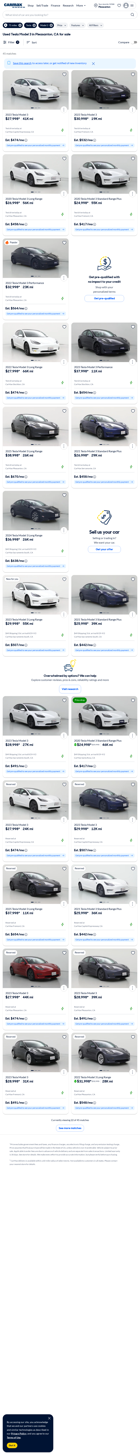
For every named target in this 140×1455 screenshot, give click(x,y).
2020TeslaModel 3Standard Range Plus (98, 198)
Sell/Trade (42, 5)
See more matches (70, 1128)
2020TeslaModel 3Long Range (23, 198)
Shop (31, 5)
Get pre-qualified (104, 298)
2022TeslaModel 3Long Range (23, 367)
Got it (12, 1445)
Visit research (70, 689)
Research (68, 5)
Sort (34, 42)
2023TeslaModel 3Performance (93, 367)
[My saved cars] (119, 5)
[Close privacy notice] (49, 1418)
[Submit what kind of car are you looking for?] (132, 14)
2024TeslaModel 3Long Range (23, 535)
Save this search (22, 63)
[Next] (65, 90)
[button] (13, 25)
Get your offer (104, 549)
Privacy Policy (18, 1433)
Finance (55, 5)
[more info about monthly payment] (25, 140)
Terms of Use (13, 1437)
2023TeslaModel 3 (16, 114)
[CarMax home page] (14, 5)
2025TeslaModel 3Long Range (23, 451)
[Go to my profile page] (129, 5)
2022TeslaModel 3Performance (24, 282)
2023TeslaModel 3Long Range (23, 619)
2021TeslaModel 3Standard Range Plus (98, 451)
